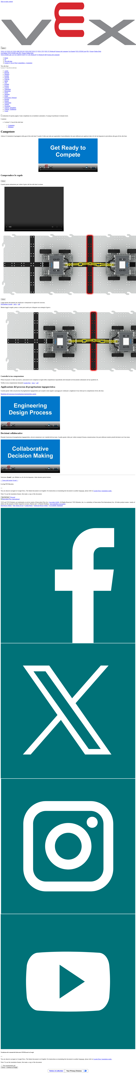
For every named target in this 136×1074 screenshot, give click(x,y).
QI (5, 59)
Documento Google (6, 304)
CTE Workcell (31, 55)
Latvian (6, 87)
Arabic (6, 71)
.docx (15, 304)
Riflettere (11, 127)
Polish (6, 96)
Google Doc (27, 383)
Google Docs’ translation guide (102, 491)
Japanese (7, 94)
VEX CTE (40, 51)
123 (13, 55)
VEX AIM (16, 51)
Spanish (6, 77)
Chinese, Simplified (10, 107)
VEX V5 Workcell (49, 51)
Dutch (6, 92)
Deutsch (6, 74)
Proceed (12, 497)
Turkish (6, 104)
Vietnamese (7, 102)
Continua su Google (12, 1067)
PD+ (88, 51)
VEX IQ (22, 51)
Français (6, 79)
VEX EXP (28, 51)
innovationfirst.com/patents (58, 504)
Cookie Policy (29, 505)
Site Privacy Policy (6, 505)
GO (15, 55)
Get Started (71, 51)
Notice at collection (56, 1071)
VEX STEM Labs (80, 51)
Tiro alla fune (8, 61)
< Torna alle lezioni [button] (6, 480)
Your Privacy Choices (74, 1071)
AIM (18, 55)
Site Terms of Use (18, 505)
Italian (6, 81)
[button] (68, 642)
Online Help (97, 51)
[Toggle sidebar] (1, 114)
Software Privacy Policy (41, 505)
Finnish (6, 101)
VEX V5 (34, 51)
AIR (45, 55)
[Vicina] (1, 1056)
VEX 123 (3, 51)
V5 (26, 55)
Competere (11, 125)
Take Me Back (5, 497)
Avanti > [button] (15, 480)
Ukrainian (7, 106)
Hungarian (7, 91)
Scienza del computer (62, 51)
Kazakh (6, 84)
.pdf (19, 304)
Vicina (3, 1067)
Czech (6, 111)
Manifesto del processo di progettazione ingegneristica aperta (18, 394)
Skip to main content (7, 1)
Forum (92, 51)
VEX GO (10, 51)
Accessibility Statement (56, 505)
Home (6, 58)
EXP (23, 55)
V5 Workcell (40, 55)
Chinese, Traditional (10, 109)
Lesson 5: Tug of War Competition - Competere (18, 63)
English (6, 76)
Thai (5, 82)
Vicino (3, 181)
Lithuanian (7, 89)
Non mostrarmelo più (9, 1065)
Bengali (6, 72)
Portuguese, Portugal (10, 97)
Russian (6, 99)
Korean (6, 86)
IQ (21, 55)
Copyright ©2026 (54, 502)
